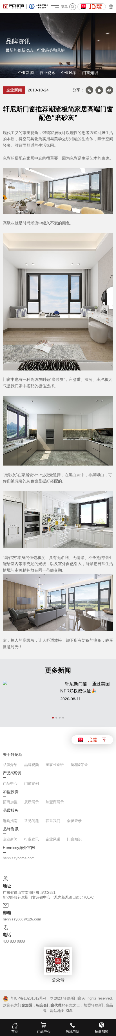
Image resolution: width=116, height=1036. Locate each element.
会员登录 (74, 821)
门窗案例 (31, 783)
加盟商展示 (55, 802)
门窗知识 (90, 73)
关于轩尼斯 (13, 755)
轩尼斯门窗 (72, 998)
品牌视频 (31, 765)
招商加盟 (10, 802)
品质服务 (11, 810)
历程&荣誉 (79, 765)
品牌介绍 (10, 765)
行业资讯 (47, 73)
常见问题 (31, 821)
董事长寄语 (55, 765)
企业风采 (69, 73)
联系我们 (53, 821)
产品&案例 (12, 773)
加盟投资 (11, 792)
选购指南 (10, 821)
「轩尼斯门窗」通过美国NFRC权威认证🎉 (85, 687)
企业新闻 (26, 73)
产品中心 (10, 783)
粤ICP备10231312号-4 (28, 998)
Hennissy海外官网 (19, 848)
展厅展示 (31, 802)
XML (69, 1011)
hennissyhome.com (19, 858)
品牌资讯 (11, 829)
